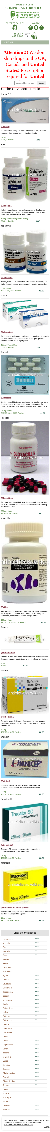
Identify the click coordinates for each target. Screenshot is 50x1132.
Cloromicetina (9, 1081)
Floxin (5, 947)
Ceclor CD (6, 94)
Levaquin (7, 984)
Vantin (5, 1049)
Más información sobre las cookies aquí (18, 1125)
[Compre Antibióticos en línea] (25, 5)
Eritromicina (8, 1008)
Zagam (6, 996)
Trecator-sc (8, 971)
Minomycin (6, 226)
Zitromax (7, 1101)
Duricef (4, 352)
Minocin (6, 943)
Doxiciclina (7, 967)
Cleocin (6, 1024)
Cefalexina (7, 1020)
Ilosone (6, 1053)
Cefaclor (6, 1016)
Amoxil (6, 1077)
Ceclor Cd (7, 988)
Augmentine (8, 1044)
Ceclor (6, 1004)
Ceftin (4, 295)
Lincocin (6, 1089)
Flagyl (5, 955)
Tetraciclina (8, 992)
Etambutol (7, 1028)
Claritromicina (9, 1073)
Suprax (6, 1061)
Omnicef (5, 737)
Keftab (4, 144)
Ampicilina (7, 1032)
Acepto (46, 1127)
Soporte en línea (15, 23)
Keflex (5, 1012)
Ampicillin (5, 518)
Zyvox (5, 975)
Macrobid (5, 863)
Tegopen (5, 418)
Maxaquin (7, 1097)
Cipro (5, 1036)
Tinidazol (6, 959)
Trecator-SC (7, 799)
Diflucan (6, 1105)
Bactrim (6, 1109)
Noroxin (5, 670)
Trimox (6, 1085)
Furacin (4, 627)
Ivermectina (8, 939)
